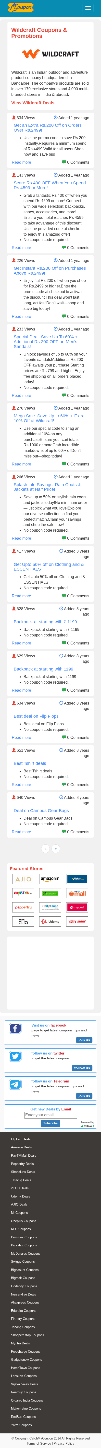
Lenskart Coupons (24, 1376)
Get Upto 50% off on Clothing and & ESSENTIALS (49, 567)
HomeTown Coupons (25, 1368)
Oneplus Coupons (23, 1221)
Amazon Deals (21, 1147)
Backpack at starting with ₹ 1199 (45, 621)
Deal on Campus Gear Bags (41, 810)
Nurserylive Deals (23, 1294)
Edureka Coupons (23, 1311)
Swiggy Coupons (23, 1261)
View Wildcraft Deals (32, 102)
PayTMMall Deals (23, 1155)
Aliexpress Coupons (25, 1302)
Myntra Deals (20, 1343)
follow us (82, 1068)
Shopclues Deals (23, 1172)
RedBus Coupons (23, 1417)
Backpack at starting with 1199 (43, 669)
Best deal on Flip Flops (36, 716)
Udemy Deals (20, 1196)
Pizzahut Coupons (24, 1245)
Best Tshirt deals (30, 763)
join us (84, 1040)
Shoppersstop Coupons (27, 1335)
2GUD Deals (20, 1188)
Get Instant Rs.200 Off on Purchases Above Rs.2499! (50, 271)
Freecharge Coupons (25, 1351)
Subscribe (50, 1123)
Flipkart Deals (21, 1139)
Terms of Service (39, 1443)
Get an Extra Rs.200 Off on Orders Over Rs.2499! (48, 128)
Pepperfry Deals (22, 1164)
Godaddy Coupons (24, 1286)
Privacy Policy (64, 1443)
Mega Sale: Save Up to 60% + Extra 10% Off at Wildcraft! (49, 418)
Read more (21, 162)
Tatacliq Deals (21, 1180)
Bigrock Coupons (23, 1278)
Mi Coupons (19, 1213)
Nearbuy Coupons (23, 1392)
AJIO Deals (19, 1204)
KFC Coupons (21, 1229)
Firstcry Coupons (23, 1319)
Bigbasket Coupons (25, 1270)
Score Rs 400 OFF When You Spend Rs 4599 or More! (50, 185)
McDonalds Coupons (25, 1253)
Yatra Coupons (21, 1425)
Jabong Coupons (23, 1327)
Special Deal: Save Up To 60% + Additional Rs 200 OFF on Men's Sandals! (46, 341)
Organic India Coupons (27, 1400)
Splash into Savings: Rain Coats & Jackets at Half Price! (47, 487)
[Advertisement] (50, 975)
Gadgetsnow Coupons (26, 1359)
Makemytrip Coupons (26, 1408)
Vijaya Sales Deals (24, 1384)
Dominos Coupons (24, 1237)
